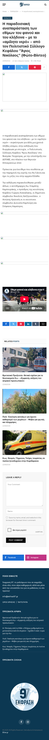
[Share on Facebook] (9, 67)
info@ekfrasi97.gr (10, 596)
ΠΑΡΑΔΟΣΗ (7, 18)
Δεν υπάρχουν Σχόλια (22, 61)
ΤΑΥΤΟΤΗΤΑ (23, 602)
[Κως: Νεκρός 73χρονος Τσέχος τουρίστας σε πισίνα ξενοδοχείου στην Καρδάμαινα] (24, 442)
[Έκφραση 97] (24, 5)
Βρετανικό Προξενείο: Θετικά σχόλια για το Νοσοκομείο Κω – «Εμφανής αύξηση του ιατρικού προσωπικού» (23, 378)
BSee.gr (5, 732)
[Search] (45, 4)
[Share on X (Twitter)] (22, 67)
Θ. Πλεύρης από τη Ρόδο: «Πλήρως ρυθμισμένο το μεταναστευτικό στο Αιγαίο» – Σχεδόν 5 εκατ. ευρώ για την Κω (24, 631)
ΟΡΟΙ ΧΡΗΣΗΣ (9, 602)
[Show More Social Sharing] (44, 67)
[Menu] (4, 4)
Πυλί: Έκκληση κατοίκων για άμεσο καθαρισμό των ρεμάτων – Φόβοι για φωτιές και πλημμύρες (23, 419)
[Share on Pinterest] (35, 67)
